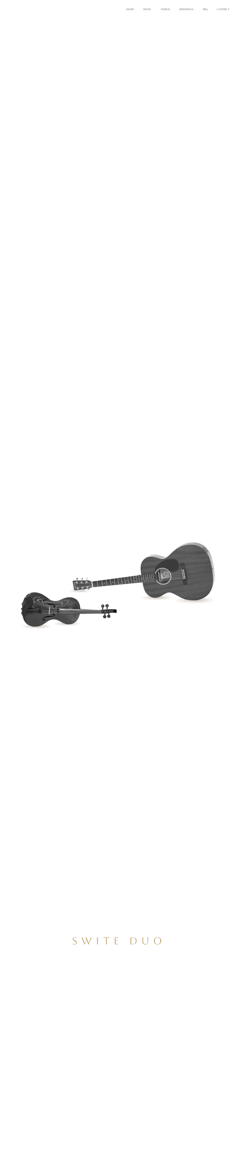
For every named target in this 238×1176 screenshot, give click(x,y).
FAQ (205, 9)
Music (147, 9)
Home (130, 9)
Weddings (186, 9)
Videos (165, 9)
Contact (223, 9)
